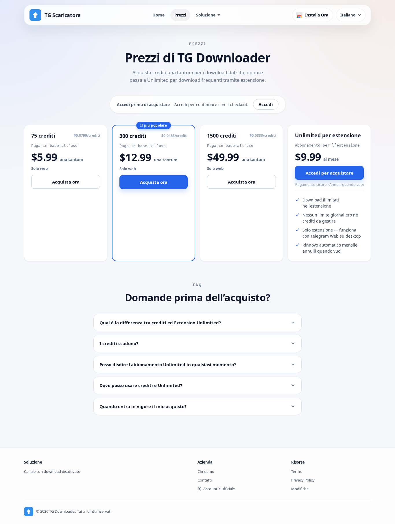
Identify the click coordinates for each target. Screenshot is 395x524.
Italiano (347, 15)
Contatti (205, 480)
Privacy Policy (303, 480)
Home (158, 15)
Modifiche (300, 488)
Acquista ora (66, 182)
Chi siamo (206, 471)
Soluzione (205, 15)
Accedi (266, 104)
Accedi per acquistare (329, 173)
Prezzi (180, 15)
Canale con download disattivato (52, 471)
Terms (296, 471)
